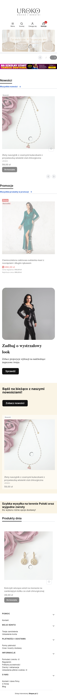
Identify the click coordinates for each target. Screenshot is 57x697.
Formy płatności (9, 645)
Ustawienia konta (9, 634)
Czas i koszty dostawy (12, 648)
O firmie (5, 684)
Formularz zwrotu (10, 659)
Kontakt (5, 620)
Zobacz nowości (15, 403)
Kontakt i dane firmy (10, 681)
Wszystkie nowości (9, 86)
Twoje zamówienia (10, 631)
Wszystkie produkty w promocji (14, 192)
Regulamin (6, 662)
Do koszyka (9, 169)
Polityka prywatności (11, 664)
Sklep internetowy (25, 693)
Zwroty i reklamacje (10, 667)
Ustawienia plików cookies (13, 670)
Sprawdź (10, 371)
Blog (4, 686)
